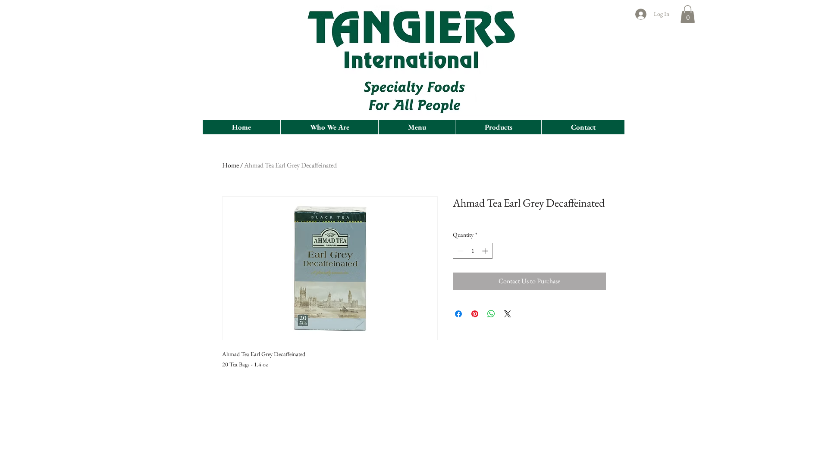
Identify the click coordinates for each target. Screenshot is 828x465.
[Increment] (485, 250)
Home (230, 165)
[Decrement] (459, 250)
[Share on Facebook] (458, 314)
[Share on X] (507, 314)
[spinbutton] (472, 250)
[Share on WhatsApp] (491, 314)
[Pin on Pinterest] (475, 314)
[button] (687, 14)
